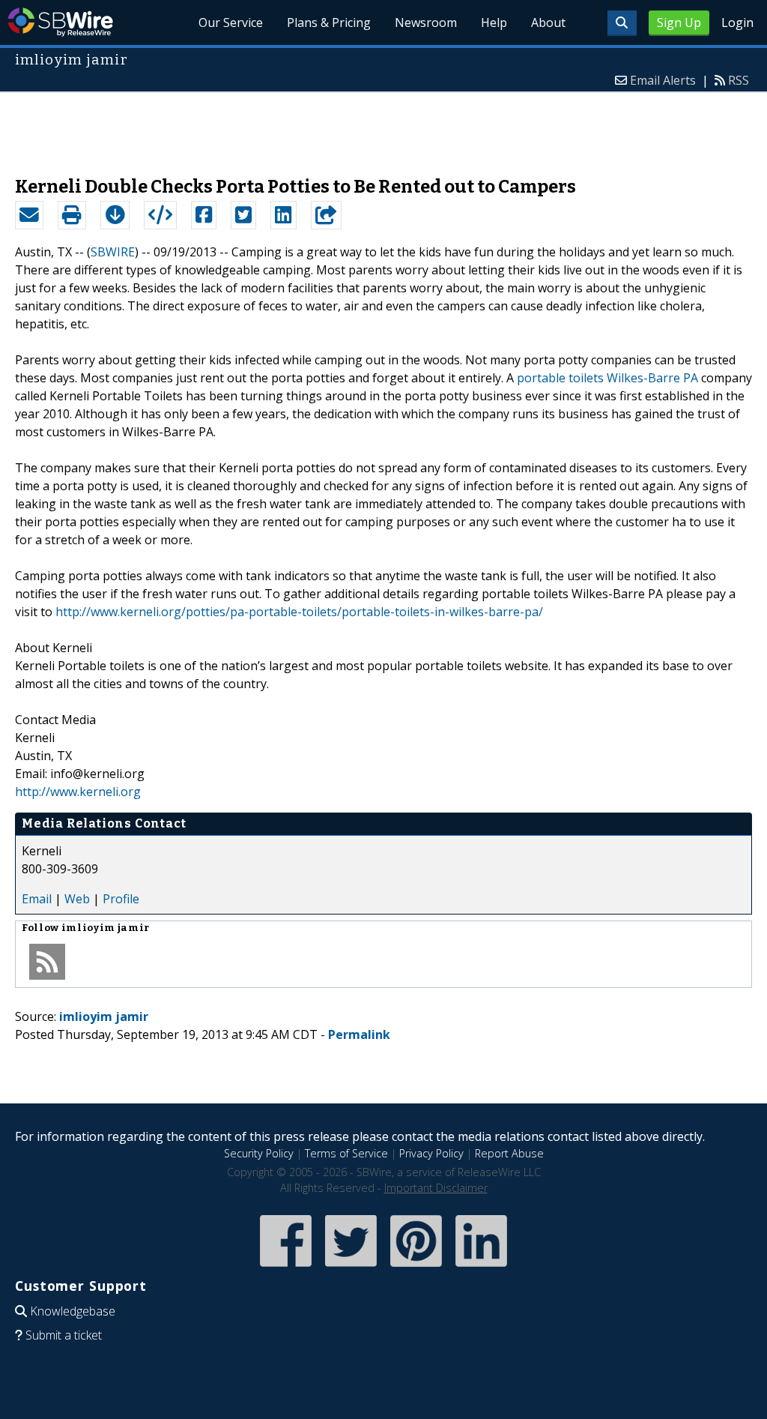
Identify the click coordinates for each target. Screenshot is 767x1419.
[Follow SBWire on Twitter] (351, 1268)
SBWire (60, 22)
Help (494, 22)
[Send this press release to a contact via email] (29, 215)
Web (77, 899)
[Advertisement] (383, 126)
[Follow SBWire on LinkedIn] (481, 1268)
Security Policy (259, 1153)
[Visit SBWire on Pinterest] (416, 1268)
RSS (738, 80)
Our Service (230, 22)
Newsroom (426, 22)
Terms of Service (346, 1153)
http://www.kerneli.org (78, 791)
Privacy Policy (431, 1153)
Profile (121, 899)
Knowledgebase (72, 1311)
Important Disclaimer (436, 1188)
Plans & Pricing (329, 22)
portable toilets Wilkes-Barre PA (607, 378)
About (548, 22)
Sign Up (679, 22)
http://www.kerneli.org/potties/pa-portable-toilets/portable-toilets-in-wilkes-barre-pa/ (299, 611)
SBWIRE (113, 252)
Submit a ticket (63, 1335)
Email (37, 899)
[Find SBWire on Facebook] (286, 1268)
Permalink (359, 1034)
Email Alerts (663, 80)
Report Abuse (509, 1153)
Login (737, 22)
